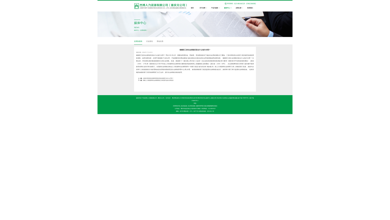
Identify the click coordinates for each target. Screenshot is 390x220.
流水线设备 (184, 106)
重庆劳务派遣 (186, 98)
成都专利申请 (200, 106)
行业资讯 (149, 41)
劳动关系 (160, 41)
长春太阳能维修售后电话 (210, 106)
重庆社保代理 (193, 98)
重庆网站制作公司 (177, 98)
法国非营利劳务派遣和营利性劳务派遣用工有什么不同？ (158, 78)
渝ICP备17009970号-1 (243, 98)
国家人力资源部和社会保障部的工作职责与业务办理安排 (158, 80)
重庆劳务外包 (201, 98)
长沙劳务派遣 (192, 106)
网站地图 (234, 98)
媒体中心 (136, 30)
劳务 (195, 103)
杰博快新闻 (143, 30)
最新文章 (213, 98)
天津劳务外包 (176, 106)
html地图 (229, 98)
